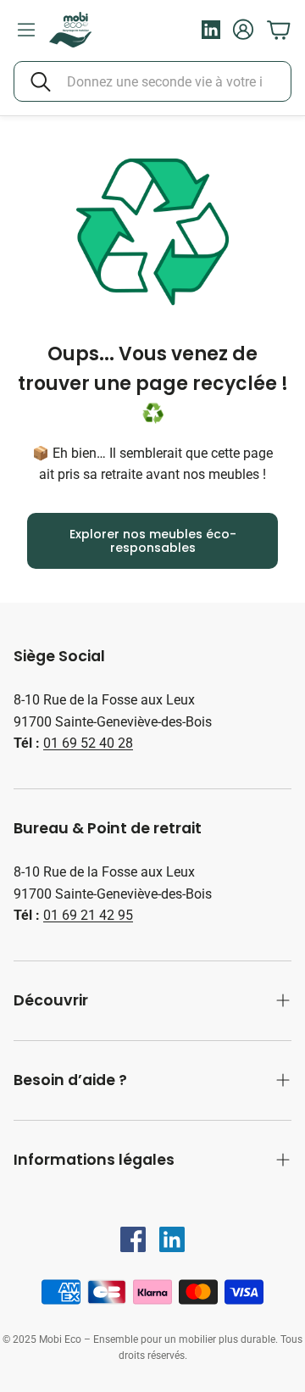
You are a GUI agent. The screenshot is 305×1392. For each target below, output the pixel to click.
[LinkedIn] (172, 1239)
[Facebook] (133, 1239)
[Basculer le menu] (26, 29)
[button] (152, 81)
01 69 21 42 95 (88, 915)
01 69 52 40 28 (88, 743)
